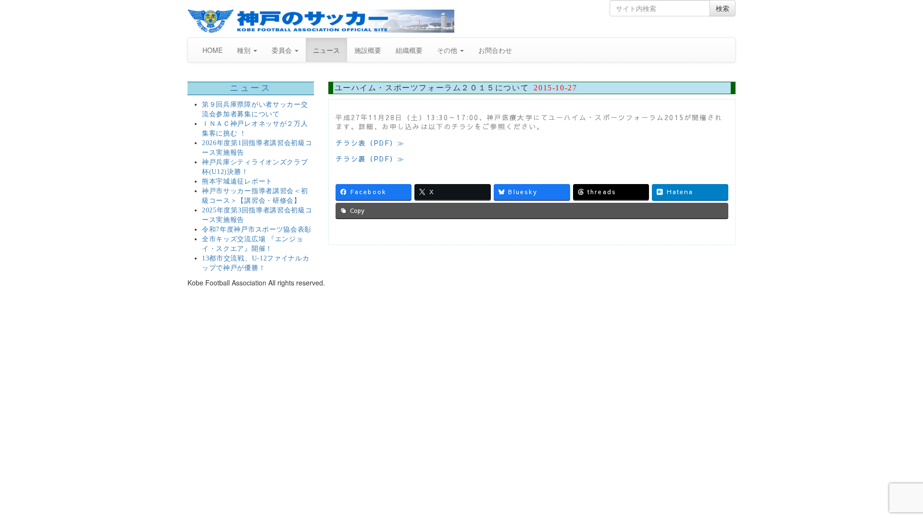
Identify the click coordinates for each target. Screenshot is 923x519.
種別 (244, 50)
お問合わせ (495, 50)
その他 (448, 50)
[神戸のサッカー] (320, 21)
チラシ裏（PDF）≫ (370, 158)
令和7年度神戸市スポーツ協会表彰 (257, 229)
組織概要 (409, 50)
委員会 (283, 50)
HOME (212, 50)
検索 (722, 8)
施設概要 (367, 50)
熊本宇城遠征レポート (237, 181)
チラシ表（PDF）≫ (370, 143)
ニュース (326, 50)
